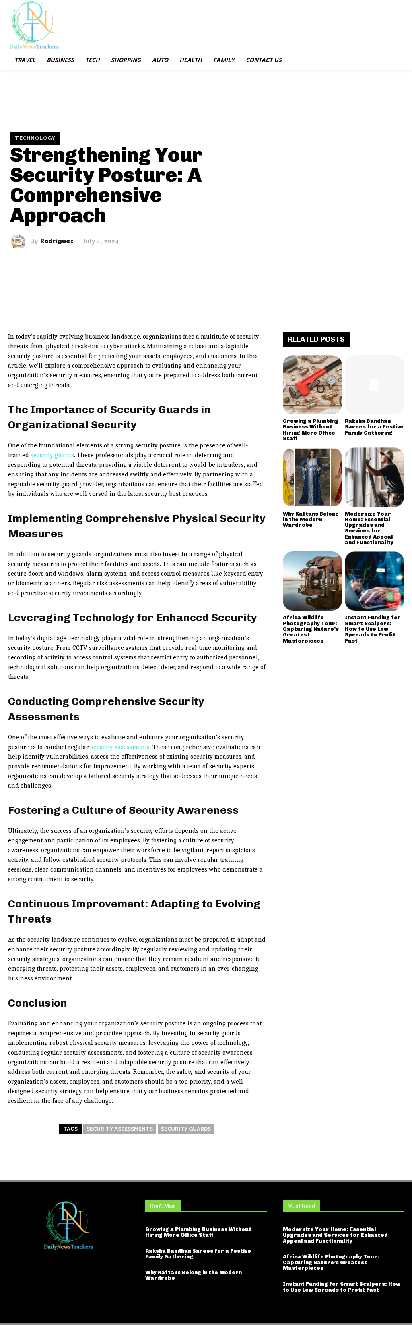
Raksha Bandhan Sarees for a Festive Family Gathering (374, 427)
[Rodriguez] (20, 241)
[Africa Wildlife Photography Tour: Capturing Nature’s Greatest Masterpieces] (312, 581)
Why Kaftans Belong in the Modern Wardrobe (311, 519)
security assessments (120, 747)
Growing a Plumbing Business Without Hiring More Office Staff (310, 429)
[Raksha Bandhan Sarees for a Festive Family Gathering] (374, 384)
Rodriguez (57, 241)
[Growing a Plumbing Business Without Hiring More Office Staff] (312, 384)
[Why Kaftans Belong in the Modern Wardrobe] (312, 477)
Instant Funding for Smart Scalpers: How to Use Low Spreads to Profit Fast (373, 628)
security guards (52, 455)
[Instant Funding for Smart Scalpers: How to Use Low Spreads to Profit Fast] (374, 581)
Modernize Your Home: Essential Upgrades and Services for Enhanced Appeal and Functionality (369, 528)
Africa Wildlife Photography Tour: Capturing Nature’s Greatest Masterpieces (311, 628)
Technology (35, 138)
